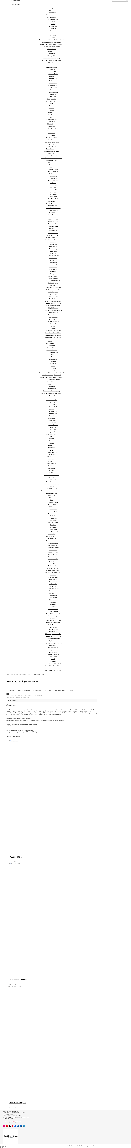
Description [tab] (12, 700)
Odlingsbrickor (51, 130)
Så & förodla (50, 124)
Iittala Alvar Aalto (53, 171)
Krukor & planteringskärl (53, 237)
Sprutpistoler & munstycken (53, 287)
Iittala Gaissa (53, 176)
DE (7, 16)
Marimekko (51, 201)
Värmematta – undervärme (51, 142)
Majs (51, 103)
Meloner (51, 105)
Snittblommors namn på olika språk (51, 42)
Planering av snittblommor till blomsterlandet (51, 40)
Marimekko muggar (53, 210)
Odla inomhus (53, 258)
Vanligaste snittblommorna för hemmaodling (52, 44)
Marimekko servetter (53, 215)
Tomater (51, 110)
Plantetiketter (51, 133)
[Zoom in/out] (0, 1146)
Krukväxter (53, 242)
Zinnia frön (53, 96)
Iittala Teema (53, 194)
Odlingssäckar (53, 267)
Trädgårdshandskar (53, 312)
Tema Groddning (53, 296)
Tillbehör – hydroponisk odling (53, 301)
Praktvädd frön (53, 83)
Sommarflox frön (53, 92)
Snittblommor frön (53, 19)
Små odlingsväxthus (51, 137)
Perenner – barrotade (51, 119)
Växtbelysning (51, 144)
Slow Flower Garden (15, 0)
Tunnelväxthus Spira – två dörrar (53, 337)
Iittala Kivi (53, 183)
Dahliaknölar (51, 12)
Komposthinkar (53, 230)
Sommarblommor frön (51, 67)
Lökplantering (53, 246)
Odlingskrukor (53, 260)
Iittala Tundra (53, 196)
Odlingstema (53, 271)
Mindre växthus (53, 251)
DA (7, 11)
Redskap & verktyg (53, 276)
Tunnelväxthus (53, 319)
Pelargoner (52, 121)
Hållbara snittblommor (52, 15)
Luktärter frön (53, 80)
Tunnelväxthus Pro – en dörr (53, 330)
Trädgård (51, 228)
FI (6, 2)
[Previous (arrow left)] (0, 1147)
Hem (7, 674)
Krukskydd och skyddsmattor (53, 239)
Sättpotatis (53, 328)
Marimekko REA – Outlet (53, 203)
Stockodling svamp (53, 292)
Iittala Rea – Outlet (53, 190)
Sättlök (53, 326)
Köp (8, 694)
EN (7, 13)
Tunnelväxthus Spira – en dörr (53, 335)
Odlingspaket (53, 264)
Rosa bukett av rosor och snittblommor (51, 158)
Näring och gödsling (53, 255)
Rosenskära (53, 30)
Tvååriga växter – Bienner (52, 101)
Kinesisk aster (53, 26)
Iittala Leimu (53, 185)
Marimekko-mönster (53, 224)
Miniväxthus (53, 253)
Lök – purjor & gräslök (53, 321)
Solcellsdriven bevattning (53, 280)
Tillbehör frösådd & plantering (53, 303)
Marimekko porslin (53, 212)
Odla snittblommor (52, 17)
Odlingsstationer (53, 269)
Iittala (51, 167)
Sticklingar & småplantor (53, 289)
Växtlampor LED (51, 146)
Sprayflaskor (51, 140)
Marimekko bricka (53, 205)
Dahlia (53, 24)
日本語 (8, 18)
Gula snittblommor (52, 155)
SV (7, 7)
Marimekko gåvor (53, 221)
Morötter (51, 108)
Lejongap (53, 28)
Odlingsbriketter (51, 128)
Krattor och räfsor (53, 233)
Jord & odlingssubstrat (20, 674)
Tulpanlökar (51, 53)
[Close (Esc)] (5, 1146)
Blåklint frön (53, 71)
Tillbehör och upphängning (53, 305)
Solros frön (53, 90)
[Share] (3, 1146)
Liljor (51, 117)
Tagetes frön (53, 94)
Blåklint (53, 21)
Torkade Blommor (51, 49)
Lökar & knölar (53, 324)
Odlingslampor (53, 262)
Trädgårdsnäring (53, 317)
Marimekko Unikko (53, 226)
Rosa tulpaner (51, 62)
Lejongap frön (53, 78)
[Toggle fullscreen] (2, 1146)
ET (7, 4)
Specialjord (53, 285)
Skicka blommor (50, 149)
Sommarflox (53, 35)
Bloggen (52, 8)
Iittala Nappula (53, 187)
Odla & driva (51, 126)
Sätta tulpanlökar (51, 55)
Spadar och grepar (53, 283)
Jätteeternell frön (53, 74)
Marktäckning (53, 249)
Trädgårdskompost (53, 314)
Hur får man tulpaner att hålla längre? (51, 60)
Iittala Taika (53, 192)
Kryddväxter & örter (53, 244)
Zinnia (53, 37)
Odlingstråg (53, 274)
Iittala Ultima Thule (53, 199)
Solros (53, 33)
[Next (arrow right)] (2, 1147)
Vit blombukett (52, 162)
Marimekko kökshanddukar (53, 208)
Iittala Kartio (53, 178)
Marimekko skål (53, 217)
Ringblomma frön (53, 85)
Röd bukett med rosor (51, 160)
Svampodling (53, 294)
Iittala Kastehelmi (53, 180)
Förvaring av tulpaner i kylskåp (51, 58)
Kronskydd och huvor (53, 235)
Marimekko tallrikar (53, 219)
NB (7, 9)
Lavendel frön (53, 76)
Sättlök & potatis (53, 278)
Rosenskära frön (53, 87)
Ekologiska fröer (51, 99)
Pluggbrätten (51, 135)
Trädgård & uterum (53, 308)
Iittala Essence (53, 174)
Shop (50, 165)
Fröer (50, 65)
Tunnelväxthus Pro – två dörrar (53, 333)
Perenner (50, 112)
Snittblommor (52, 10)
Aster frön (53, 69)
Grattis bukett (51, 153)
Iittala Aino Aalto (53, 169)
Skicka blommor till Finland (51, 151)
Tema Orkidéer (53, 299)
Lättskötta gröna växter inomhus (51, 46)
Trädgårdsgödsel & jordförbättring (53, 310)
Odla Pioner (51, 115)
